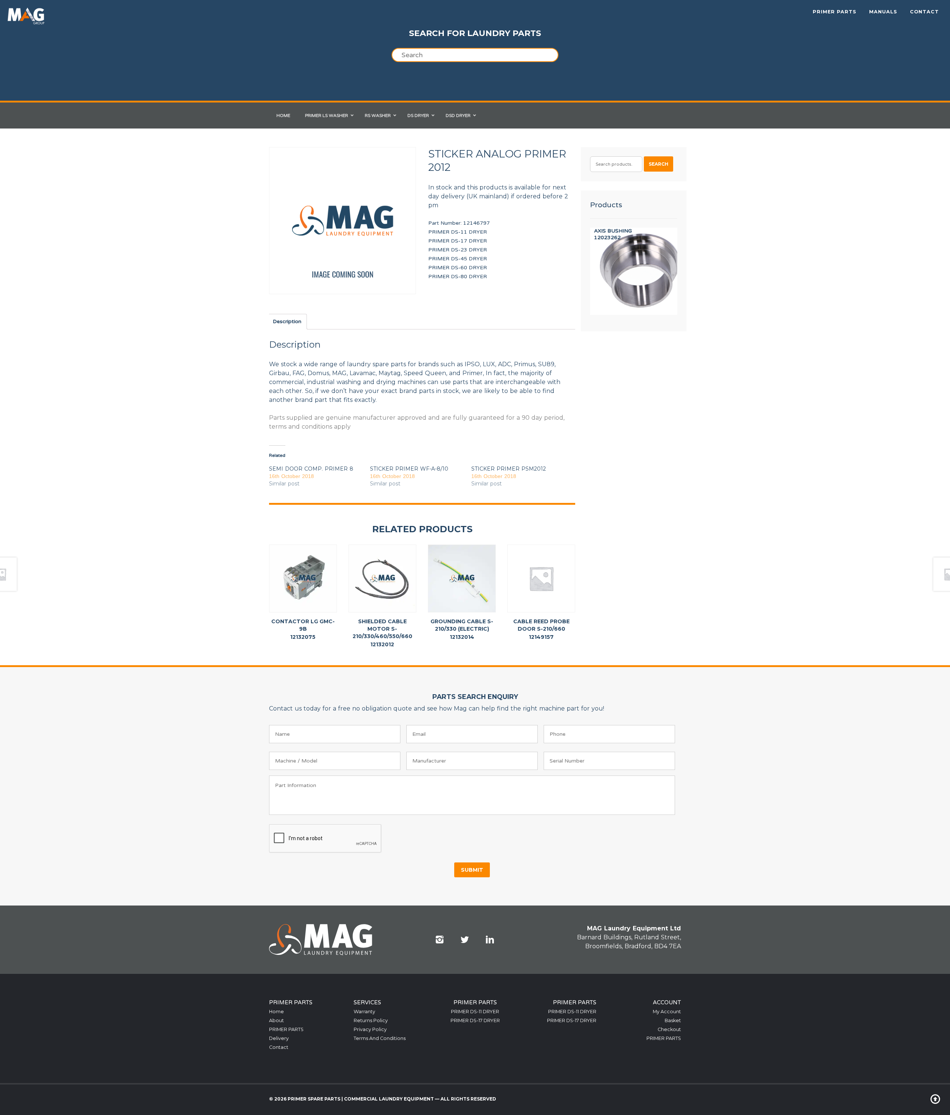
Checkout (669, 1029)
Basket (673, 1020)
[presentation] (325, 838)
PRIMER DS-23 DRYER (457, 250)
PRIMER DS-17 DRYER (457, 241)
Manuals (883, 11)
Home (276, 1011)
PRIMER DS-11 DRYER (457, 232)
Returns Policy (371, 1020)
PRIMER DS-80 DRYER (457, 276)
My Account (667, 1011)
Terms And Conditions (380, 1038)
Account (667, 1002)
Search (658, 164)
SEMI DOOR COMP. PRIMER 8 (311, 468)
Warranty (364, 1011)
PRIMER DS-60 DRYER (457, 267)
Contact (924, 11)
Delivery (279, 1038)
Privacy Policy (370, 1029)
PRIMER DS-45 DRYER (457, 259)
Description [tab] (287, 321)
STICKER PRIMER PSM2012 (508, 468)
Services (367, 1002)
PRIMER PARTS (834, 11)
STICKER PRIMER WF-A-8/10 (409, 468)
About (276, 1020)
